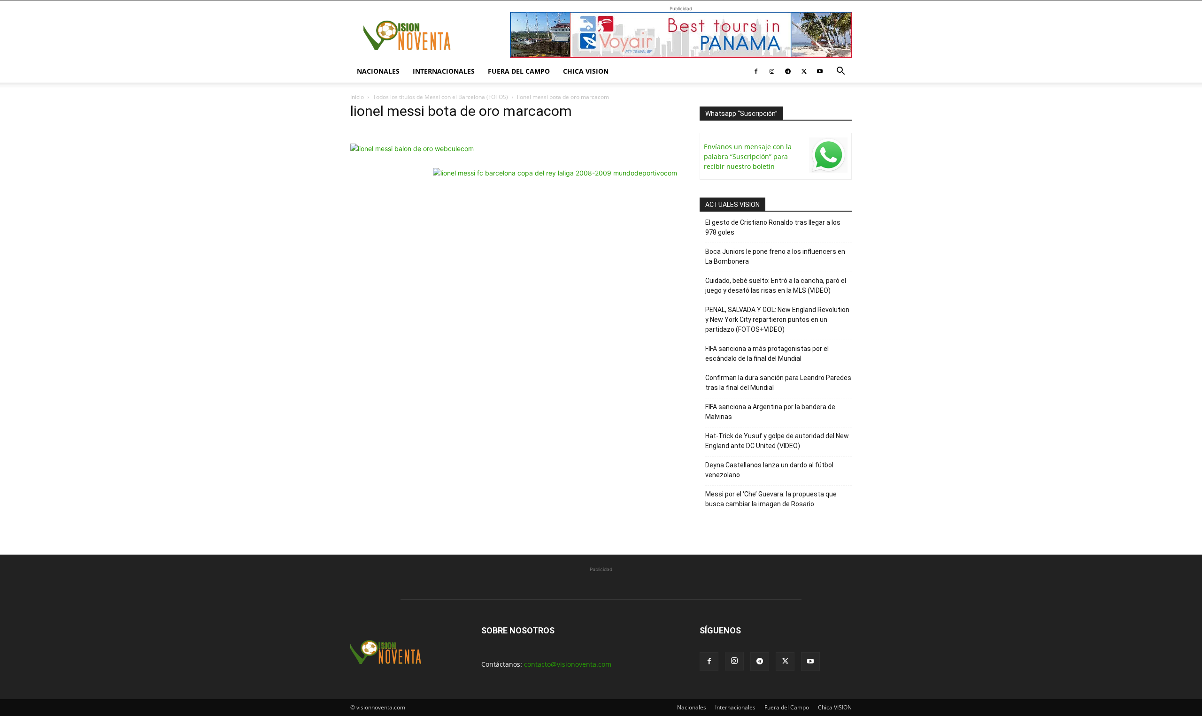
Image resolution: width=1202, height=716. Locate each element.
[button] (840, 72)
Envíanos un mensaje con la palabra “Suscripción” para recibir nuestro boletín (748, 156)
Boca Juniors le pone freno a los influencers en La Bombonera (775, 256)
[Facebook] (756, 71)
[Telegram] (788, 71)
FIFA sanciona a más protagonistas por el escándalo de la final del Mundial (767, 353)
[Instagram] (772, 71)
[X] (804, 71)
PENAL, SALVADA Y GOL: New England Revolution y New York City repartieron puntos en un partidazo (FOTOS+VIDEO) (777, 319)
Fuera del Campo (519, 71)
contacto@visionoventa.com (567, 664)
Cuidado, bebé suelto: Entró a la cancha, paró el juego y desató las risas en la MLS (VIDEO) (775, 285)
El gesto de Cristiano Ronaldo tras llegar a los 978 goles (772, 227)
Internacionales (444, 71)
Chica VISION (586, 71)
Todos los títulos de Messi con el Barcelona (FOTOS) (440, 97)
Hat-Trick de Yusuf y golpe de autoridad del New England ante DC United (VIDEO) (777, 440)
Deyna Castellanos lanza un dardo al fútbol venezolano (769, 470)
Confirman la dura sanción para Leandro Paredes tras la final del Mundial (778, 382)
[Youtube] (820, 71)
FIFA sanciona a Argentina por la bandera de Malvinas (770, 411)
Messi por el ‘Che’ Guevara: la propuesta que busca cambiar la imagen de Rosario (771, 499)
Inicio (357, 97)
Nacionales (378, 71)
